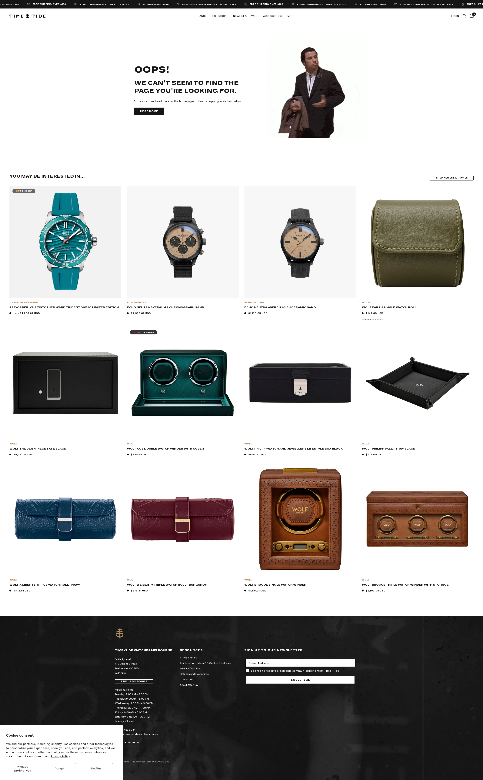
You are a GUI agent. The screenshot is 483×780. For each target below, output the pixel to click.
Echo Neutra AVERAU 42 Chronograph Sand (165, 307)
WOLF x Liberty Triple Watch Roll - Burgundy (167, 584)
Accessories (272, 16)
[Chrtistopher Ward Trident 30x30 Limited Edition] (65, 242)
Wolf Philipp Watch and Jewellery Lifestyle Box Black (293, 448)
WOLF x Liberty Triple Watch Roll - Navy (44, 584)
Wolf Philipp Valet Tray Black (388, 448)
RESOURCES (191, 650)
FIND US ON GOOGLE (134, 681)
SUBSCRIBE (300, 679)
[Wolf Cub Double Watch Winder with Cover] (183, 383)
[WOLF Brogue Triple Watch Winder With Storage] (418, 519)
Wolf (366, 302)
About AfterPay (189, 685)
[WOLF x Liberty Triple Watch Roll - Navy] (65, 519)
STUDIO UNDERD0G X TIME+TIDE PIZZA (73, 4)
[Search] (464, 16)
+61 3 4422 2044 (125, 729)
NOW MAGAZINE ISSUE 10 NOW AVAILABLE (178, 4)
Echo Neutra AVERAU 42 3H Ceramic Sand (280, 307)
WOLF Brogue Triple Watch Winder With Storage (405, 584)
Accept (59, 768)
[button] (149, 111)
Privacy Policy (60, 756)
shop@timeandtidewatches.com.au (136, 734)
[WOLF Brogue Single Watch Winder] (300, 519)
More (291, 16)
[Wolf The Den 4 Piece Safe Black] (65, 383)
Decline (96, 768)
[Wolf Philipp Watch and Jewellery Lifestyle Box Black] (300, 383)
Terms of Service (190, 668)
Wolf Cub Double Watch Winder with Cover (165, 448)
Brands (201, 16)
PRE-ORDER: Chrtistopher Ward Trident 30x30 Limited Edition (64, 307)
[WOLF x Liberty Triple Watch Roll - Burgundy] (183, 519)
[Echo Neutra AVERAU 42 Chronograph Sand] (183, 242)
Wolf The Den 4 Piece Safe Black (37, 448)
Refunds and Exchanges (194, 674)
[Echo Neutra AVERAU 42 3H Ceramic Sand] (300, 242)
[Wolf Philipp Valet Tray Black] (418, 383)
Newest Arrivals (245, 16)
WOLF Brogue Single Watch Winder (275, 584)
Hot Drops (219, 16)
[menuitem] (201, 16)
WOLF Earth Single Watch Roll (389, 307)
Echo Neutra (137, 302)
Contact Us (186, 679)
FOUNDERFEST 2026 (124, 4)
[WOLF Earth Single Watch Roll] (418, 242)
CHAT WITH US (130, 743)
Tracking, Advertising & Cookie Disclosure (206, 663)
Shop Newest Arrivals (452, 178)
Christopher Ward (23, 302)
